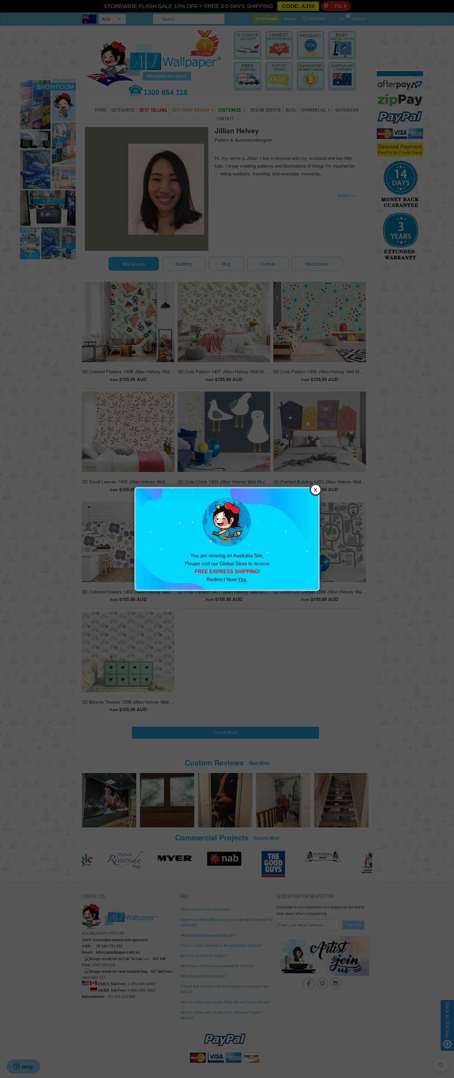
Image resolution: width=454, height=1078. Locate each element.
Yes (242, 579)
